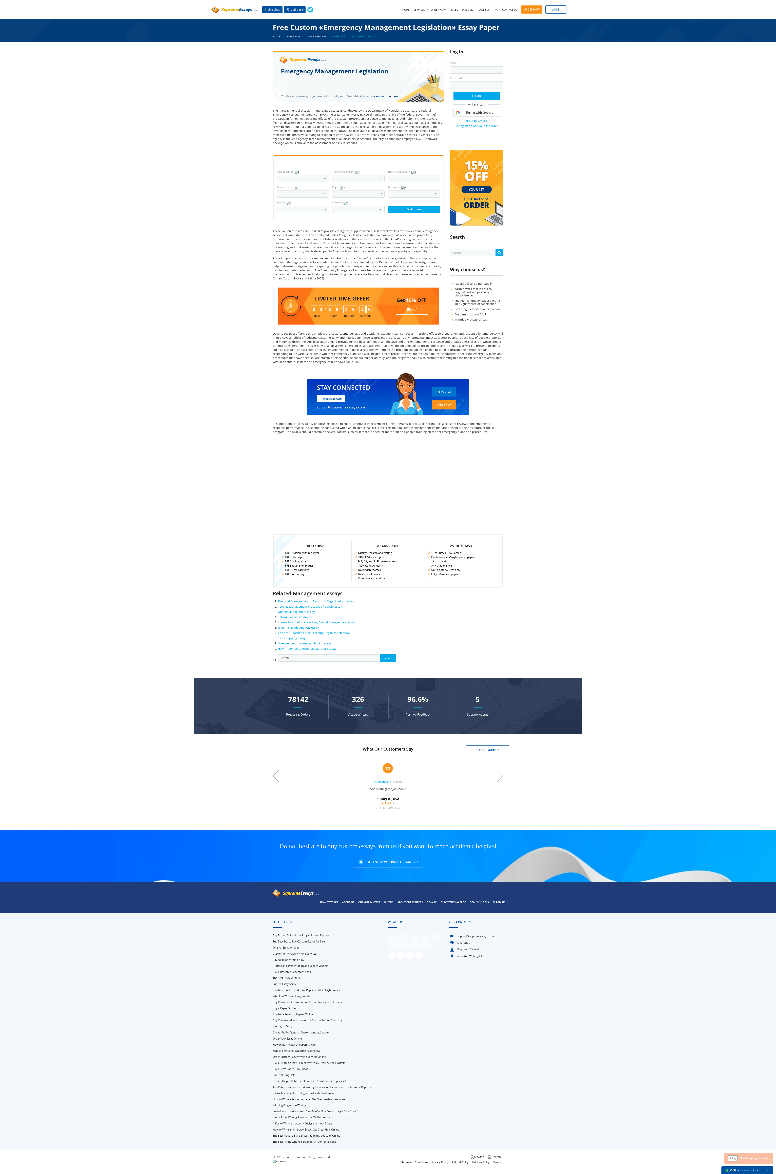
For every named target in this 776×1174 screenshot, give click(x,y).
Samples (484, 10)
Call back (296, 10)
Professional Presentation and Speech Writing (300, 966)
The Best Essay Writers (286, 978)
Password (456, 78)
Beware (432, 902)
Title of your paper (399, 171)
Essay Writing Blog (453, 902)
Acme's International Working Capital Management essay (316, 622)
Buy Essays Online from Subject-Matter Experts (301, 935)
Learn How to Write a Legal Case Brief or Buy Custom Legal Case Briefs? (315, 1111)
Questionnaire (382, 782)
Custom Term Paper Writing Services (294, 953)
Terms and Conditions (415, 1162)
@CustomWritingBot (469, 956)
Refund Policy (460, 1162)
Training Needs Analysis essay (298, 627)
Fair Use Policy (480, 1162)
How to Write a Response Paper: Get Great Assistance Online (309, 1099)
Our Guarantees (369, 902)
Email (453, 63)
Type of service (285, 171)
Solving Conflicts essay (293, 617)
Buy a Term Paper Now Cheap (290, 1069)
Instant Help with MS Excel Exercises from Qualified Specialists (310, 1081)
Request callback (331, 399)
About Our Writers (410, 902)
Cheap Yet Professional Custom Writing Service (301, 1032)
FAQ (495, 10)
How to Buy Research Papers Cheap (294, 1044)
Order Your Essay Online (287, 1038)
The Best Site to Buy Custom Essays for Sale (299, 941)
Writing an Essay (282, 1026)
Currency (337, 202)
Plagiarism (500, 902)
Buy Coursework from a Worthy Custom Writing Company (308, 1020)
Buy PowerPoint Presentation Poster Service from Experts (307, 1002)
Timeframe (394, 187)
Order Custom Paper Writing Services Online (299, 1057)
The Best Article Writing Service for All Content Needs (304, 1141)
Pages (335, 187)
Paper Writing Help (284, 1075)
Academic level (285, 187)
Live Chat (445, 391)
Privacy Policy (440, 1162)
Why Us (388, 902)
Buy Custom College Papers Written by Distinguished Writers (309, 1063)
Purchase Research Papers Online (293, 1014)
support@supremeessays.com (341, 407)
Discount (468, 10)
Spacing (281, 202)
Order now (438, 10)
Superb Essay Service (285, 984)
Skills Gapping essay (291, 638)
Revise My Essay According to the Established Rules (303, 1093)
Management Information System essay (304, 643)
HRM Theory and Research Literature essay (307, 648)
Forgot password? (476, 121)
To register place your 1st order (476, 126)
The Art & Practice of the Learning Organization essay (314, 633)
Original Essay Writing (286, 947)
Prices (454, 10)
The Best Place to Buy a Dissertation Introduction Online (306, 1135)
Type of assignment (343, 171)
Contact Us (509, 10)
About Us (348, 902)
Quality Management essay (296, 612)
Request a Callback (468, 949)
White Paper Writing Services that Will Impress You (303, 1117)
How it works (329, 902)
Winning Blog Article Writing (289, 1105)
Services (419, 10)
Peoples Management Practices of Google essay (310, 606)
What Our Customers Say (388, 749)
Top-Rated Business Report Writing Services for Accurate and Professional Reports (322, 1087)
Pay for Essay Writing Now (288, 959)
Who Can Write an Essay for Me (291, 996)
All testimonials (487, 750)
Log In (476, 96)
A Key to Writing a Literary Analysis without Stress (302, 1123)
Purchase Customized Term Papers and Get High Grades (306, 990)
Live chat (273, 9)
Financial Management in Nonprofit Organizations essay (316, 601)
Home (406, 10)
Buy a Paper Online (284, 1008)
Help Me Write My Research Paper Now (296, 1050)
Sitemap (498, 1162)
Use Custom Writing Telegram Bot (391, 862)
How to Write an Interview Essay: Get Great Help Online (306, 1129)
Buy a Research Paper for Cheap (292, 972)
